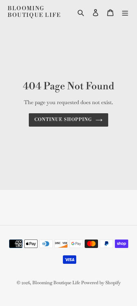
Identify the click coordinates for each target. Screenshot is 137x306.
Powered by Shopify (101, 283)
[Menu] (125, 12)
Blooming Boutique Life (34, 12)
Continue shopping (63, 119)
